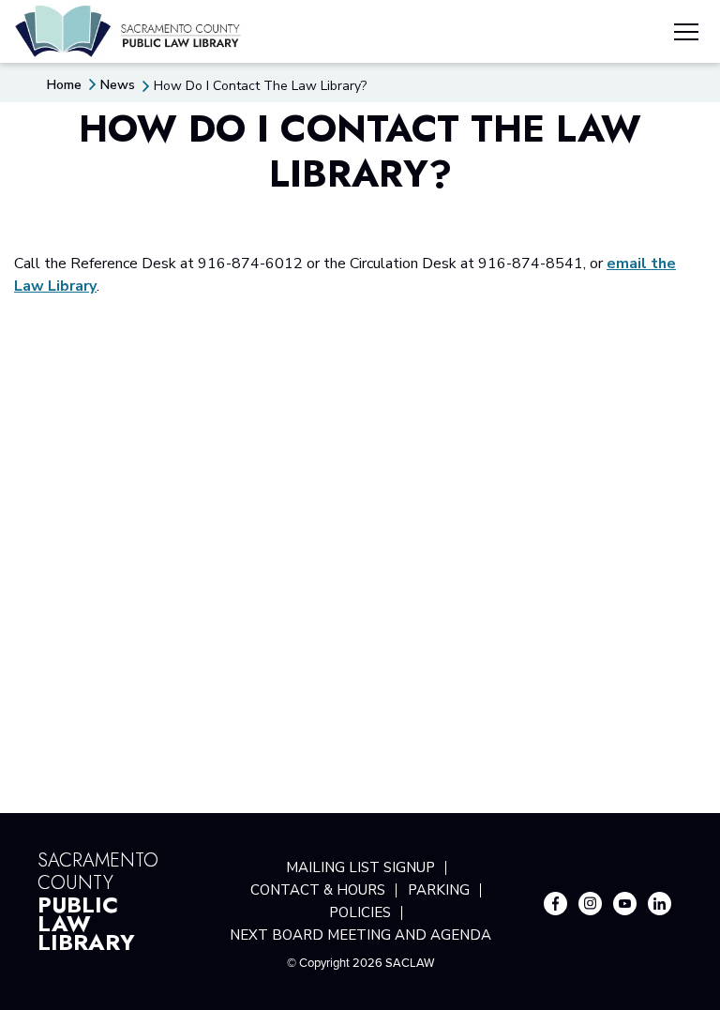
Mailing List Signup (360, 867)
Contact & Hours (317, 890)
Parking (439, 890)
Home (64, 85)
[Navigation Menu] (686, 35)
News (117, 85)
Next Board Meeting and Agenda (360, 935)
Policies (360, 912)
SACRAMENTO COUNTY (98, 899)
